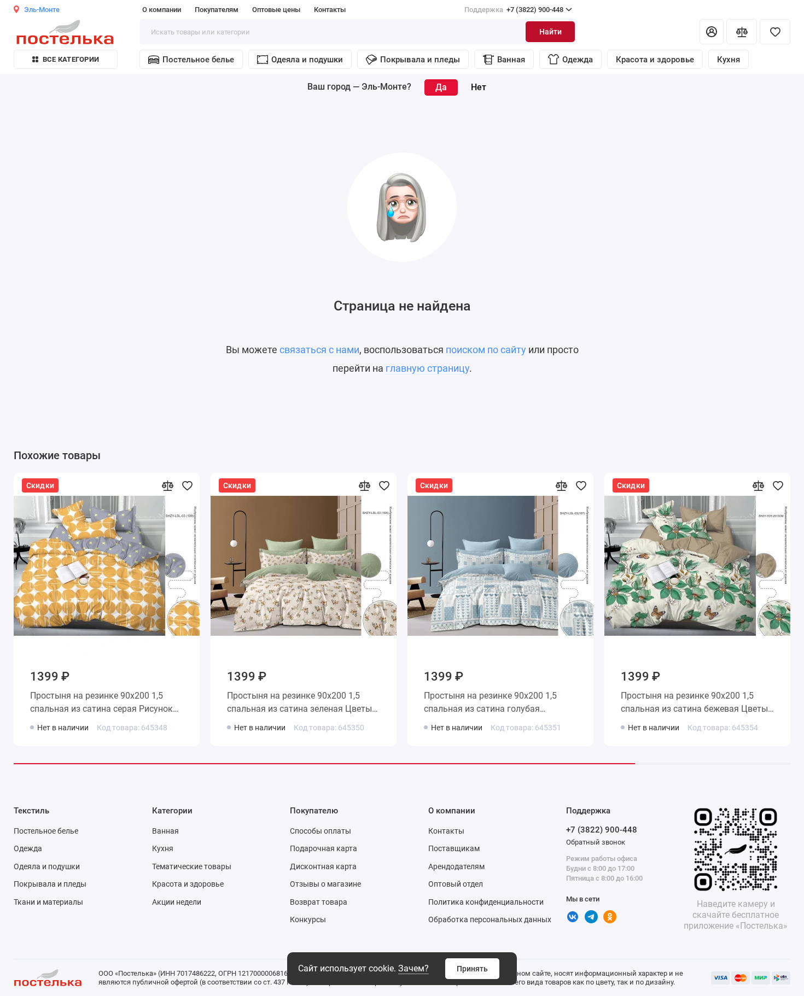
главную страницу (427, 368)
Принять (472, 968)
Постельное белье (198, 60)
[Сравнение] (741, 31)
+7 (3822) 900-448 (513, 9)
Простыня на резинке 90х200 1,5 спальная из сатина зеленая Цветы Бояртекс (299, 704)
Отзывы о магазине (325, 884)
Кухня (728, 60)
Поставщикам (454, 848)
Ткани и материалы (48, 902)
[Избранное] (775, 31)
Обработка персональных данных (489, 919)
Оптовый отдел (455, 884)
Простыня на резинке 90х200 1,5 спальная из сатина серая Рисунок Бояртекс (101, 704)
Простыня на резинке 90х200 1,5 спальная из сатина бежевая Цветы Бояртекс (694, 704)
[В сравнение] (167, 485)
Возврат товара (318, 902)
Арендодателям (456, 866)
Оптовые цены (276, 9)
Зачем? (413, 968)
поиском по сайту (486, 349)
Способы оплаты (320, 831)
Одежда (577, 60)
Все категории (71, 59)
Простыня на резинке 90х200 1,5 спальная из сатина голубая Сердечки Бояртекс (490, 704)
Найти (550, 31)
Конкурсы (308, 919)
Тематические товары (191, 866)
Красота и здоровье (655, 60)
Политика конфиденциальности (486, 902)
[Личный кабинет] (712, 31)
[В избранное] (187, 485)
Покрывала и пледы (420, 60)
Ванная (511, 60)
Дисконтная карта (323, 866)
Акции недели (176, 902)
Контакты (330, 9)
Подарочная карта (323, 848)
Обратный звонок (595, 842)
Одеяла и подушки (307, 60)
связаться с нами (319, 349)
